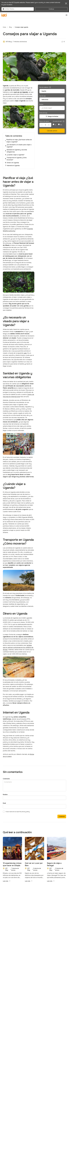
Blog (10, 27)
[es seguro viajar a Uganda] (18, 580)
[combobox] (17, 9)
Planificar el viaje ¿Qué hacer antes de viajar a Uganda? (19, 141)
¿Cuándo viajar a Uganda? (15, 155)
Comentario (6, 779)
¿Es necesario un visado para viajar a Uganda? (19, 146)
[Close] (66, 3)
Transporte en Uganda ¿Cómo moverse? (17, 159)
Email (4, 803)
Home (4, 27)
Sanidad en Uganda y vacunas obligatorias (17, 151)
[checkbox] (4, 812)
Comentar (62, 816)
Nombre (5, 794)
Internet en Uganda (13, 165)
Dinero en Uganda (13, 163)
